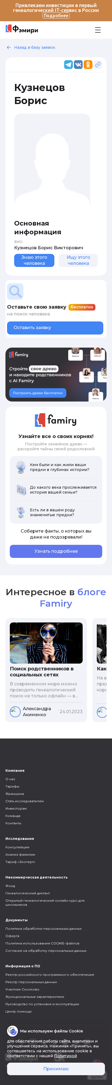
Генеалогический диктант (27, 893)
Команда (12, 816)
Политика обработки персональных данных (43, 928)
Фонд (10, 886)
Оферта (12, 936)
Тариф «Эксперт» (20, 862)
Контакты (13, 823)
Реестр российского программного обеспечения (49, 974)
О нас (10, 779)
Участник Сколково (22, 989)
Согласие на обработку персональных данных (45, 951)
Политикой (65, 1055)
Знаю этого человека (34, 260)
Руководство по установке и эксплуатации (42, 1004)
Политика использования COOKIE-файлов (42, 943)
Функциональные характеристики (34, 997)
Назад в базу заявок (34, 47)
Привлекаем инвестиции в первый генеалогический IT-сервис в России (56, 10)
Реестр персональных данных (31, 982)
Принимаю (56, 1068)
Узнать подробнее (56, 551)
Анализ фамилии (20, 854)
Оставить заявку (32, 327)
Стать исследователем (24, 801)
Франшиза (14, 794)
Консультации (17, 847)
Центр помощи (18, 1011)
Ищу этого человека (78, 260)
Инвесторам (16, 808)
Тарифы (12, 786)
